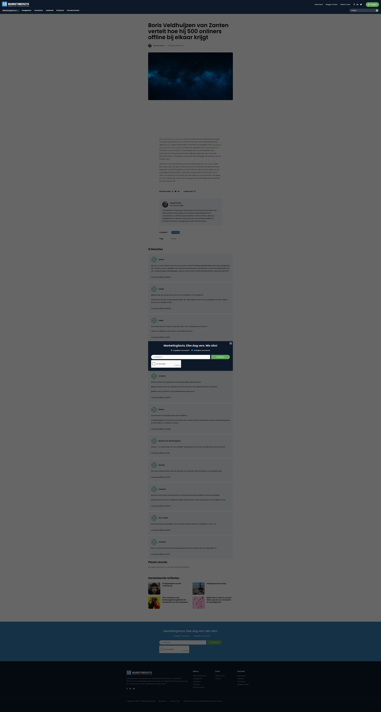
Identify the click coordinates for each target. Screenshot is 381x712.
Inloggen (373, 4)
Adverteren (319, 4)
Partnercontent (73, 10)
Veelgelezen (26, 10)
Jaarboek (49, 10)
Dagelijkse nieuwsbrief (181, 350)
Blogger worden (332, 4)
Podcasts (60, 10)
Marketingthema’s (9, 10)
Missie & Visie (345, 4)
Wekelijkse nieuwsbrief (202, 350)
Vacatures (38, 10)
